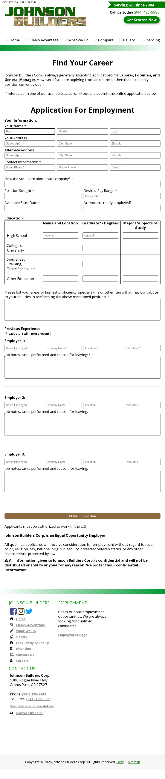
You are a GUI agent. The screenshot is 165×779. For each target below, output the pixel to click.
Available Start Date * (22, 202)
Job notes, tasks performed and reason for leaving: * (48, 354)
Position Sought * (19, 190)
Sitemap (134, 762)
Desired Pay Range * (100, 190)
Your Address (16, 138)
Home (14, 39)
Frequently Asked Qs (33, 643)
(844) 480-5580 (147, 12)
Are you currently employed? (107, 202)
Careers (22, 660)
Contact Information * (23, 162)
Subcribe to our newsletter (32, 706)
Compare (105, 39)
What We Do (78, 39)
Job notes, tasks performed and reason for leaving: (46, 411)
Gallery (128, 39)
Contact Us (25, 654)
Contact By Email (29, 713)
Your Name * (15, 126)
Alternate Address (19, 150)
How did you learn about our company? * (39, 178)
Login (120, 762)
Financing (151, 39)
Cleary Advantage (43, 39)
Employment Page (72, 635)
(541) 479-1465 (34, 694)
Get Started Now (142, 19)
